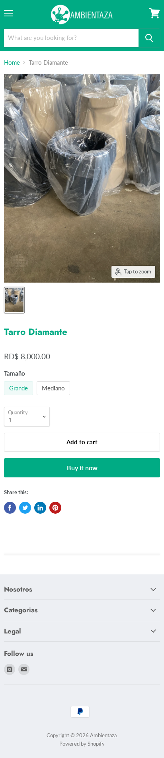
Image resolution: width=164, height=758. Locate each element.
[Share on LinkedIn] (40, 508)
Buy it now (82, 467)
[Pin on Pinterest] (55, 508)
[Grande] (19, 396)
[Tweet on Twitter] (25, 508)
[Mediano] (54, 396)
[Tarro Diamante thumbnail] (14, 300)
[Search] (149, 38)
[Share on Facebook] (10, 508)
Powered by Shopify (82, 743)
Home (12, 62)
